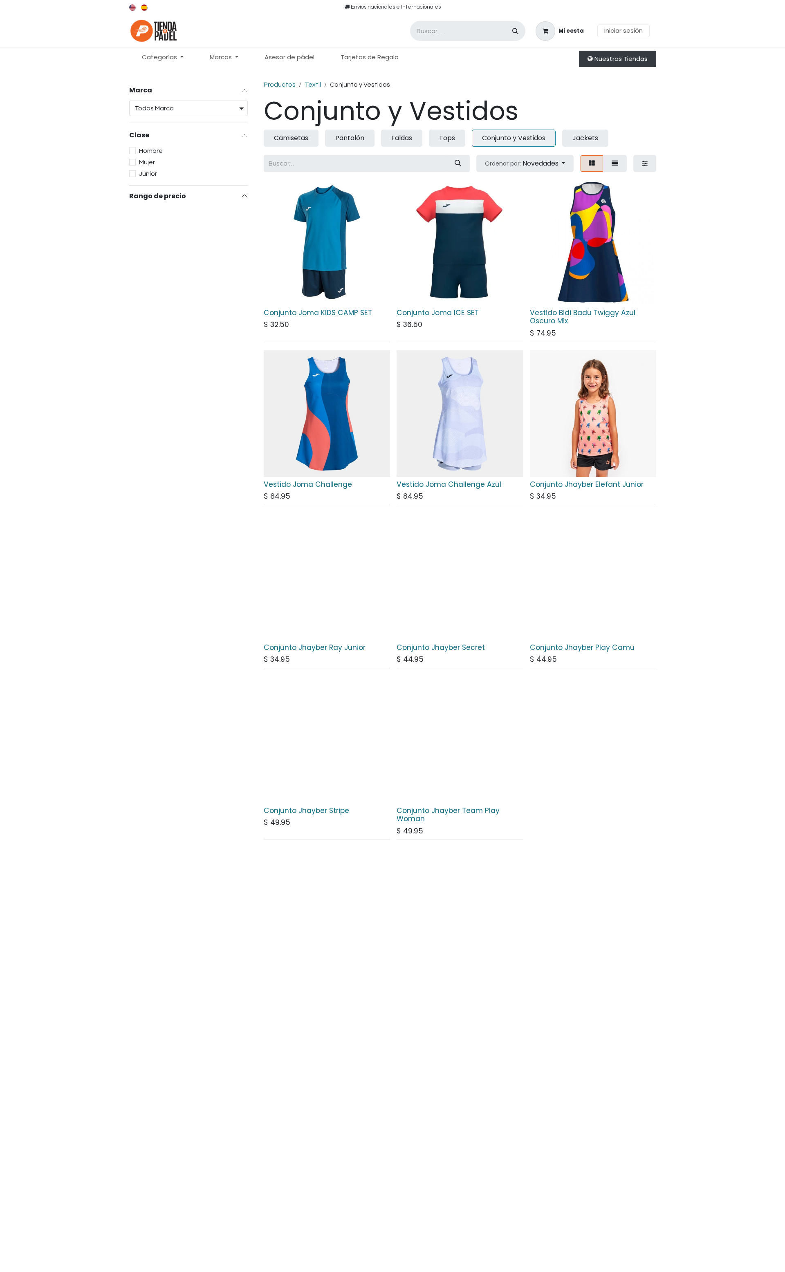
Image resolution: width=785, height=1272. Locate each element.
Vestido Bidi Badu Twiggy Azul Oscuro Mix (582, 317)
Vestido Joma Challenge (308, 484)
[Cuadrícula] (591, 163)
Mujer (147, 162)
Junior (148, 173)
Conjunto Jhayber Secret (441, 647)
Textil (313, 84)
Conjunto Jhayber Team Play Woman (448, 815)
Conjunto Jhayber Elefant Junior (587, 484)
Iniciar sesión (623, 30)
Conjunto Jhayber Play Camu (582, 647)
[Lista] (615, 163)
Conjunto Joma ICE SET (438, 313)
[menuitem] (133, 7)
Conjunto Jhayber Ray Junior (315, 647)
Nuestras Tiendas (620, 58)
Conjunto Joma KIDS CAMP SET (318, 313)
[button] (525, 163)
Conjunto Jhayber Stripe (306, 810)
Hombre (151, 150)
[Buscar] (515, 31)
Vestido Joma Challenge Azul (449, 484)
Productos (280, 84)
